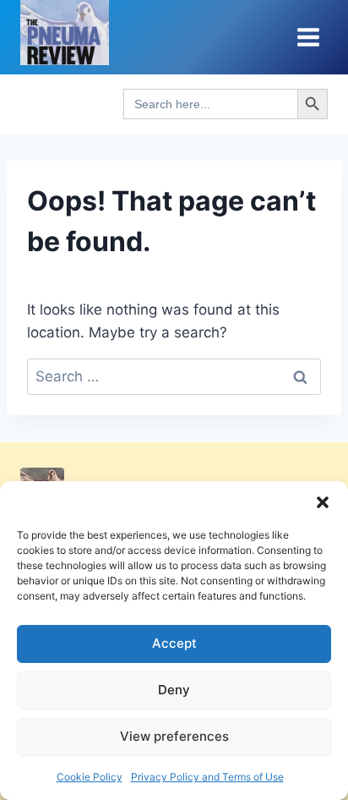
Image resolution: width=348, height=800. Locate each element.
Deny (174, 690)
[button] (322, 502)
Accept (174, 643)
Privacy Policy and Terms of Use (207, 776)
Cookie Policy (89, 776)
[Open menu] (308, 36)
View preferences (174, 736)
